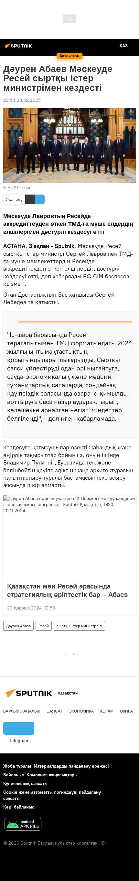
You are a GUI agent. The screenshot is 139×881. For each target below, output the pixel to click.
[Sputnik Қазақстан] (19, 48)
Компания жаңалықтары (52, 775)
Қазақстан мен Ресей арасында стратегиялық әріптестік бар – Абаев (67, 590)
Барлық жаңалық (21, 711)
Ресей (43, 625)
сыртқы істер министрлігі (79, 625)
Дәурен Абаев (18, 625)
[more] (128, 429)
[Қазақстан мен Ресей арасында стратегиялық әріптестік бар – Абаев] (69, 536)
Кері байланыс (18, 807)
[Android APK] (23, 825)
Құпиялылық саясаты (25, 783)
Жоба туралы (17, 766)
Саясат (54, 711)
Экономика (81, 711)
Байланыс (13, 775)
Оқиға (126, 711)
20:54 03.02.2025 (22, 100)
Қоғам (106, 711)
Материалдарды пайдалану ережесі (71, 766)
